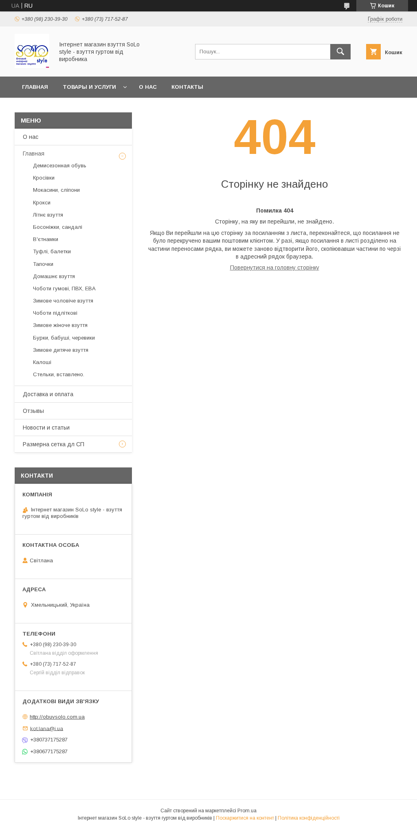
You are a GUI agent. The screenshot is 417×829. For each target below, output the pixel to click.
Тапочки (43, 264)
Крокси (41, 203)
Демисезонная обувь (59, 165)
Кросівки (44, 178)
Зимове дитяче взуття (60, 350)
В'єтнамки (45, 239)
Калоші (42, 362)
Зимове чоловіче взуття (63, 301)
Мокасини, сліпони (56, 190)
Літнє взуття (48, 215)
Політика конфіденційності (309, 818)
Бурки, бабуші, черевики (64, 338)
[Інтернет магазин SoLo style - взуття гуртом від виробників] (32, 66)
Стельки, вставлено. (58, 374)
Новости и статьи (46, 427)
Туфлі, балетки (52, 251)
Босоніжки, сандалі (57, 227)
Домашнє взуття (54, 276)
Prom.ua (247, 811)
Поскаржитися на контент (245, 818)
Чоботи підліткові (55, 313)
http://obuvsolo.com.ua (57, 717)
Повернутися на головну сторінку (274, 267)
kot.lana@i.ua (46, 728)
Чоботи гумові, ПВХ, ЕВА (64, 288)
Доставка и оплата (48, 394)
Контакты (187, 87)
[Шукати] (340, 51)
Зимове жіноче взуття (60, 325)
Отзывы (33, 411)
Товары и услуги (89, 87)
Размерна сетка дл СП (53, 444)
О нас (148, 87)
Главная (35, 87)
